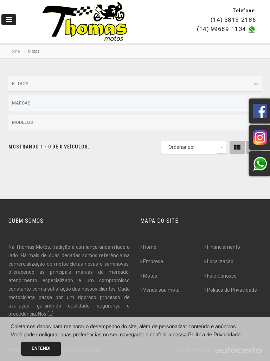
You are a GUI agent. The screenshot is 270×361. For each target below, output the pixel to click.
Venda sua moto (161, 290)
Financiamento (223, 247)
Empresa (153, 261)
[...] (50, 314)
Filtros (20, 83)
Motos (150, 276)
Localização (220, 261)
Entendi (41, 348)
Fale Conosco (222, 276)
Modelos (22, 122)
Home (14, 51)
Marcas (21, 103)
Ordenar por (181, 147)
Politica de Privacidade (232, 290)
